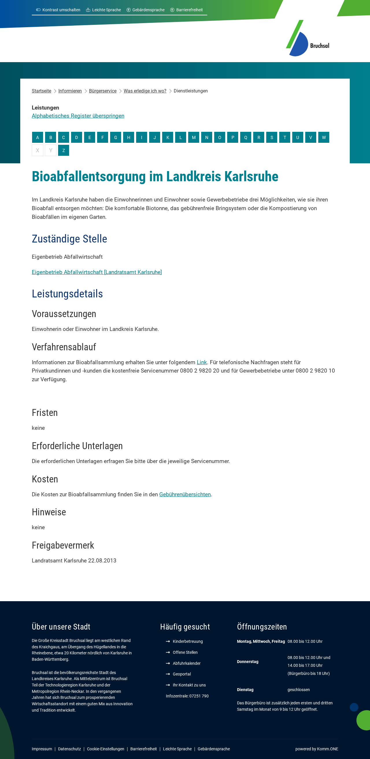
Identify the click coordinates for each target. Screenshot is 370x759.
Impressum (42, 749)
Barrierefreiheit (189, 10)
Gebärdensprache (148, 10)
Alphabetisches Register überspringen (78, 116)
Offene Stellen (185, 652)
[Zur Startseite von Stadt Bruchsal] (307, 37)
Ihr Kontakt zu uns (189, 685)
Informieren (70, 91)
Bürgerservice (102, 91)
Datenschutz (69, 749)
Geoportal (182, 674)
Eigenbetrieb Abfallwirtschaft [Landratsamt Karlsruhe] (97, 272)
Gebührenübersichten (185, 494)
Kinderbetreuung (188, 641)
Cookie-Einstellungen (105, 749)
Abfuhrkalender (187, 663)
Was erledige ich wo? (145, 91)
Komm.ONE (327, 749)
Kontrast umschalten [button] (61, 10)
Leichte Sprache (106, 10)
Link (202, 362)
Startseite (41, 91)
